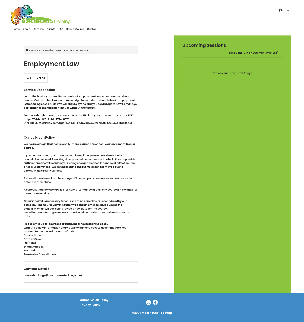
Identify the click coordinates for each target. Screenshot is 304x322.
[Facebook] (155, 302)
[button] (38, 29)
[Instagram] (148, 302)
